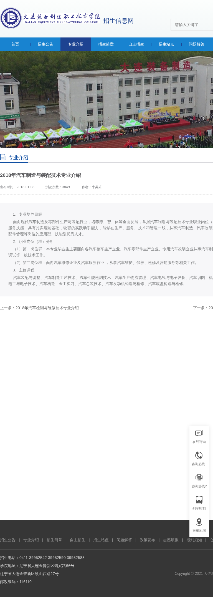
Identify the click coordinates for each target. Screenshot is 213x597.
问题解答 (124, 540)
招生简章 (54, 540)
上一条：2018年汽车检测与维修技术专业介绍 (39, 308)
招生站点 (101, 540)
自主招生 (77, 540)
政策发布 (147, 540)
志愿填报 (171, 540)
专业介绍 (31, 540)
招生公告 (8, 540)
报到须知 (194, 540)
